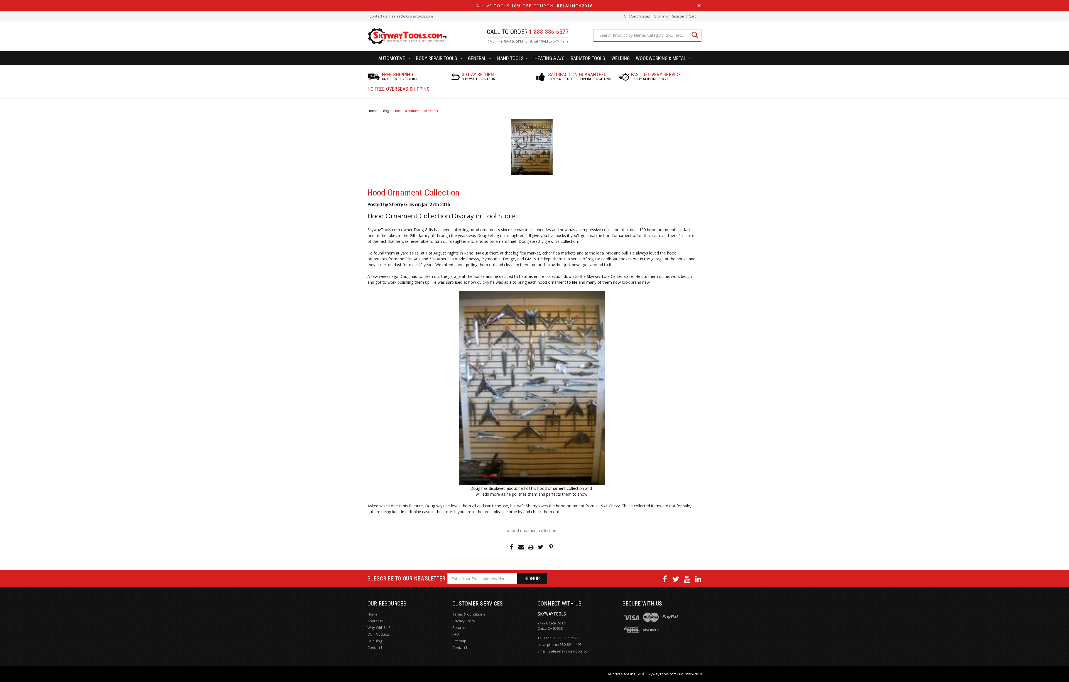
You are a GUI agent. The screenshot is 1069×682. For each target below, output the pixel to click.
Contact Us (376, 647)
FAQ (455, 634)
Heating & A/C (549, 58)
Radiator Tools (588, 58)
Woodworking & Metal (661, 58)
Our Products (378, 634)
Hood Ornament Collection (415, 110)
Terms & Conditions (468, 614)
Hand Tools (511, 58)
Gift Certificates (637, 16)
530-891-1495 (571, 644)
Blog (385, 110)
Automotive (392, 58)
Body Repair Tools (437, 58)
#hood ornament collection (531, 530)
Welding (620, 58)
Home (372, 110)
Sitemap (459, 640)
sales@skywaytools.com (412, 16)
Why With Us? (378, 627)
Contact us (378, 16)
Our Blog (374, 640)
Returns (459, 627)
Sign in (659, 16)
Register (678, 16)
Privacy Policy (463, 620)
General (477, 58)
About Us (375, 620)
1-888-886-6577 (565, 637)
